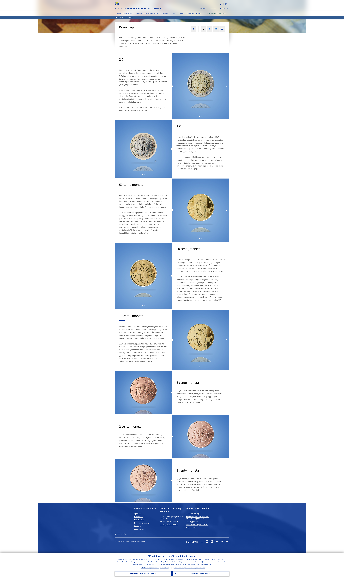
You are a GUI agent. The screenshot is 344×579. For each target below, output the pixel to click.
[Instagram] (212, 541)
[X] (202, 541)
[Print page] (193, 29)
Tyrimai (181, 13)
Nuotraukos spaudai (142, 523)
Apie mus (203, 8)
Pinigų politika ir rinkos (124, 13)
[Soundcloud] (222, 541)
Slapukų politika (192, 522)
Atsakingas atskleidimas (169, 525)
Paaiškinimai (139, 520)
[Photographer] (155, 161)
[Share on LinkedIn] (216, 29)
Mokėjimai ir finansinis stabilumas (147, 13)
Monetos (130, 17)
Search (219, 3)
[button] (223, 3)
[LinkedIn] (207, 541)
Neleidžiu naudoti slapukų (200, 573)
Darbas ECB (224, 8)
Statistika (165, 13)
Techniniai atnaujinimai (169, 521)
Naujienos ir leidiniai (194, 13)
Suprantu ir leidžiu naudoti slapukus (143, 573)
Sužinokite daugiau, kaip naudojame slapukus (189, 568)
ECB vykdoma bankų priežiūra (215, 13)
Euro (173, 13)
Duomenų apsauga (193, 513)
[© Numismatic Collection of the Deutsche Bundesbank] (200, 86)
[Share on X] (203, 29)
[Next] (226, 86)
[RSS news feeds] (227, 541)
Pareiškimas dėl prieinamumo (197, 525)
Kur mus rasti (139, 529)
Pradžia (117, 17)
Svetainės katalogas (121, 534)
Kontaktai (137, 526)
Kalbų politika (191, 528)
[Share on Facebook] (209, 29)
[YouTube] (217, 541)
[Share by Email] (222, 29)
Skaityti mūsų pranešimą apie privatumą (155, 568)
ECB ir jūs (213, 8)
